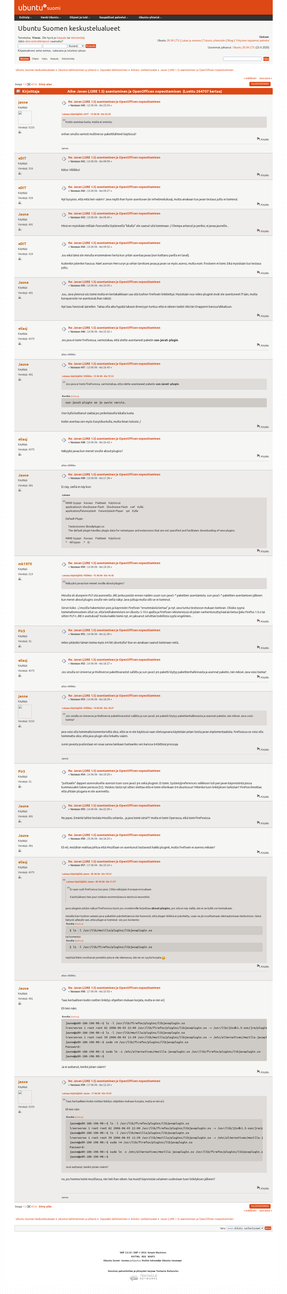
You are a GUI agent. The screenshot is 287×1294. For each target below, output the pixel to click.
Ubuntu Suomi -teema (116, 1260)
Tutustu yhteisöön (214, 40)
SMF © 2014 (139, 1252)
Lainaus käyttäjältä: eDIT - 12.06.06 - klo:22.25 (86, 114)
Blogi (230, 40)
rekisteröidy (78, 37)
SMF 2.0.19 (126, 1252)
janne (23, 102)
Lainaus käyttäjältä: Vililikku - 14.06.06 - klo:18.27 (88, 708)
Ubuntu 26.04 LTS (244, 47)
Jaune (23, 214)
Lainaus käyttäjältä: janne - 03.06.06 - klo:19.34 (86, 874)
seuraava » (265, 78)
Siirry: (223, 1228)
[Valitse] (75, 396)
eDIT (22, 158)
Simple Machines (156, 1252)
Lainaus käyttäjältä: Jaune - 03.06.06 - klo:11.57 (91, 882)
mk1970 (25, 564)
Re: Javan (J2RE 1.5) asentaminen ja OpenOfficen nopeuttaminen (114, 101)
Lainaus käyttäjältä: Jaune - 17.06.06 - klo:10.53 (87, 1093)
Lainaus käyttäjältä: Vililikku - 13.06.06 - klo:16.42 (88, 575)
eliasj (22, 328)
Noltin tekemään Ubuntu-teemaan (162, 1260)
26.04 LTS (173, 40)
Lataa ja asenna (191, 40)
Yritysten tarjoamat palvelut (252, 40)
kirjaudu (61, 37)
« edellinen (250, 78)
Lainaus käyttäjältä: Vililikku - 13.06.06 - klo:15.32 (88, 376)
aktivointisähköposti (37, 41)
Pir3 (21, 631)
